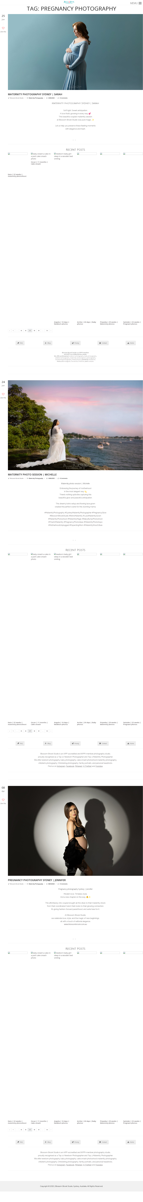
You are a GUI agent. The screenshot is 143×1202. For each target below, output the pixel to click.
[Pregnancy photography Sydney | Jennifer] (75, 831)
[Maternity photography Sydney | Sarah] (75, 52)
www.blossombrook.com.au (75, 924)
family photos (76, 359)
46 (25, 330)
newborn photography (76, 356)
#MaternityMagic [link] (75, 519)
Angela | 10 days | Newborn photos (61, 323)
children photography (62, 358)
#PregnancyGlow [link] (99, 513)
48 (34, 330)
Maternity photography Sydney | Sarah (35, 94)
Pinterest (81, 361)
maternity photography (106, 760)
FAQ (21, 343)
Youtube (91, 361)
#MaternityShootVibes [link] (93, 525)
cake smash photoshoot (87, 760)
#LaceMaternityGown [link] (92, 516)
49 (38, 330)
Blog (49, 343)
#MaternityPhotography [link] (54, 513)
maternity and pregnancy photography (83, 358)
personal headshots (104, 763)
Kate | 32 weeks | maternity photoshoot (17, 175)
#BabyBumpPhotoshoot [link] (92, 519)
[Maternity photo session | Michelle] (75, 425)
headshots (91, 359)
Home (132, 343)
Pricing (77, 343)
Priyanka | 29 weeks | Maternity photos (109, 323)
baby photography (90, 356)
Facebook (74, 361)
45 (21, 330)
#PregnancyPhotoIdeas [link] (73, 522)
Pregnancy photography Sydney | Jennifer (37, 880)
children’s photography (47, 763)
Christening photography (63, 359)
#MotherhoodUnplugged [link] (58, 525)
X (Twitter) (87, 766)
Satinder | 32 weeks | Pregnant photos (132, 323)
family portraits (85, 763)
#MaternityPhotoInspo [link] (93, 522)
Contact (104, 343)
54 (47, 330)
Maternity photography (36, 98)
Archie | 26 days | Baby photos (86, 323)
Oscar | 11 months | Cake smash (39, 163)
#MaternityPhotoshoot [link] (57, 519)
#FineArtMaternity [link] (55, 522)
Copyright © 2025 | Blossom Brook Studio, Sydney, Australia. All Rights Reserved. (71, 1186)
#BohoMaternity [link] (76, 516)
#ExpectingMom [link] (76, 525)
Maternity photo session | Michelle (32, 474)
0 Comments (63, 98)
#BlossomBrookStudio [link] (59, 516)
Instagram (67, 361)
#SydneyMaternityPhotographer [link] (78, 513)
